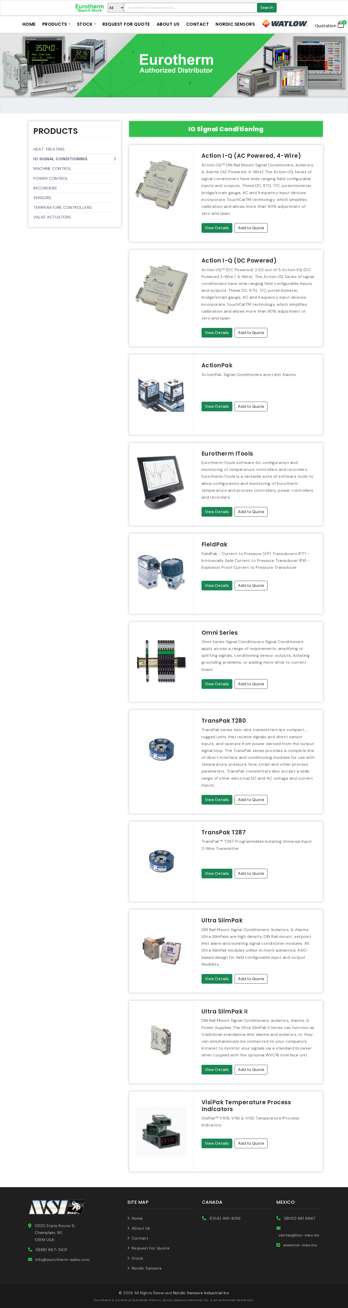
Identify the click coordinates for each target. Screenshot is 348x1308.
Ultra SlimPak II (225, 1011)
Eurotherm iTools (227, 454)
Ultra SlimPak (222, 920)
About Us (168, 24)
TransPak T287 (224, 832)
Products (54, 24)
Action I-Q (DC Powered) (239, 261)
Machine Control (52, 168)
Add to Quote (251, 227)
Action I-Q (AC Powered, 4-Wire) (251, 156)
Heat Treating (49, 149)
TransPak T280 (224, 721)
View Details (217, 227)
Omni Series (220, 633)
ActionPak (217, 365)
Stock (85, 24)
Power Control (50, 178)
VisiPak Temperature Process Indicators (246, 1105)
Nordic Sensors (235, 24)
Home (29, 24)
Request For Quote (126, 24)
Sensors (42, 197)
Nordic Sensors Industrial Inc (201, 1293)
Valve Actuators (52, 217)
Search (266, 7)
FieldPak (214, 544)
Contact (197, 24)
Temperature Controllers (62, 207)
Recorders (45, 188)
